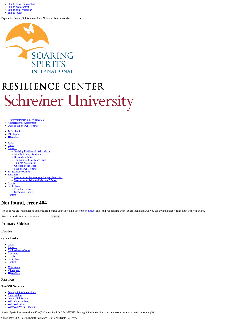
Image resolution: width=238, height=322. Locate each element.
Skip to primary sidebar (20, 9)
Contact (12, 262)
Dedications (14, 259)
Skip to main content (18, 6)
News (11, 244)
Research (26, 119)
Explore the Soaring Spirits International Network (26, 18)
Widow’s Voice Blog (18, 301)
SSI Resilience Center (19, 250)
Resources (13, 253)
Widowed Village (17, 304)
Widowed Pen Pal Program (21, 307)
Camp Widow (15, 295)
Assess (22, 122)
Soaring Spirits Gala (18, 298)
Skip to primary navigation (21, 4)
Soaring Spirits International (22, 292)
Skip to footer (15, 12)
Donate (23, 125)
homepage (90, 210)
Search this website (11, 216)
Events (11, 256)
